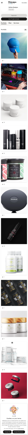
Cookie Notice (21, 428)
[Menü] (2, 2)
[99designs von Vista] (12, 2)
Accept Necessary (18, 431)
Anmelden (24, 2)
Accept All (7, 431)
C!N (15, 416)
